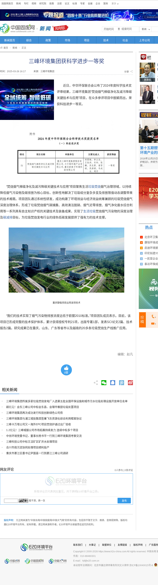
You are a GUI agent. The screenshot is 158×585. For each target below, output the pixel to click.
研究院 (42, 3)
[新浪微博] (130, 381)
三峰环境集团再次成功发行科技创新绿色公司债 (34, 412)
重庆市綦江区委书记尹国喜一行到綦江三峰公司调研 (37, 453)
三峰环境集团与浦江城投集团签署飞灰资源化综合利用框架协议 (44, 418)
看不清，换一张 (37, 500)
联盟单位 (106, 545)
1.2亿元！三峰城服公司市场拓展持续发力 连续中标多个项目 (42, 430)
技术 (106, 40)
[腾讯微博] (122, 381)
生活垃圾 (89, 211)
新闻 (18, 3)
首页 (5, 48)
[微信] (103, 381)
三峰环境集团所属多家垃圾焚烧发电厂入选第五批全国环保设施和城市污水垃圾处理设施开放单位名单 (67, 401)
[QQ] (112, 381)
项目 (86, 40)
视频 (34, 3)
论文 (67, 3)
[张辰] (147, 86)
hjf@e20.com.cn (90, 560)
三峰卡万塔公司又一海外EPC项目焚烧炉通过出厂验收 (38, 424)
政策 (51, 3)
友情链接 (122, 545)
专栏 (26, 3)
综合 (29, 40)
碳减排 (7, 217)
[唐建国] (147, 64)
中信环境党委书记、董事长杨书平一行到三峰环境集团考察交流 (44, 435)
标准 (74, 3)
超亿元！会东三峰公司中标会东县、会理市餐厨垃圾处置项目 (42, 406)
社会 (125, 40)
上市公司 (144, 40)
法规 (59, 3)
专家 (82, 3)
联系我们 (77, 545)
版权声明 (138, 545)
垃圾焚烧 (94, 186)
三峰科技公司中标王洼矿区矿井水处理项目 (31, 441)
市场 (67, 40)
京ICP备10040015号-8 (141, 565)
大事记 (92, 545)
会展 (90, 3)
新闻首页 (9, 40)
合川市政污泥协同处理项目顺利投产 (27, 447)
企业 (98, 3)
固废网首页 (7, 3)
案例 (105, 3)
